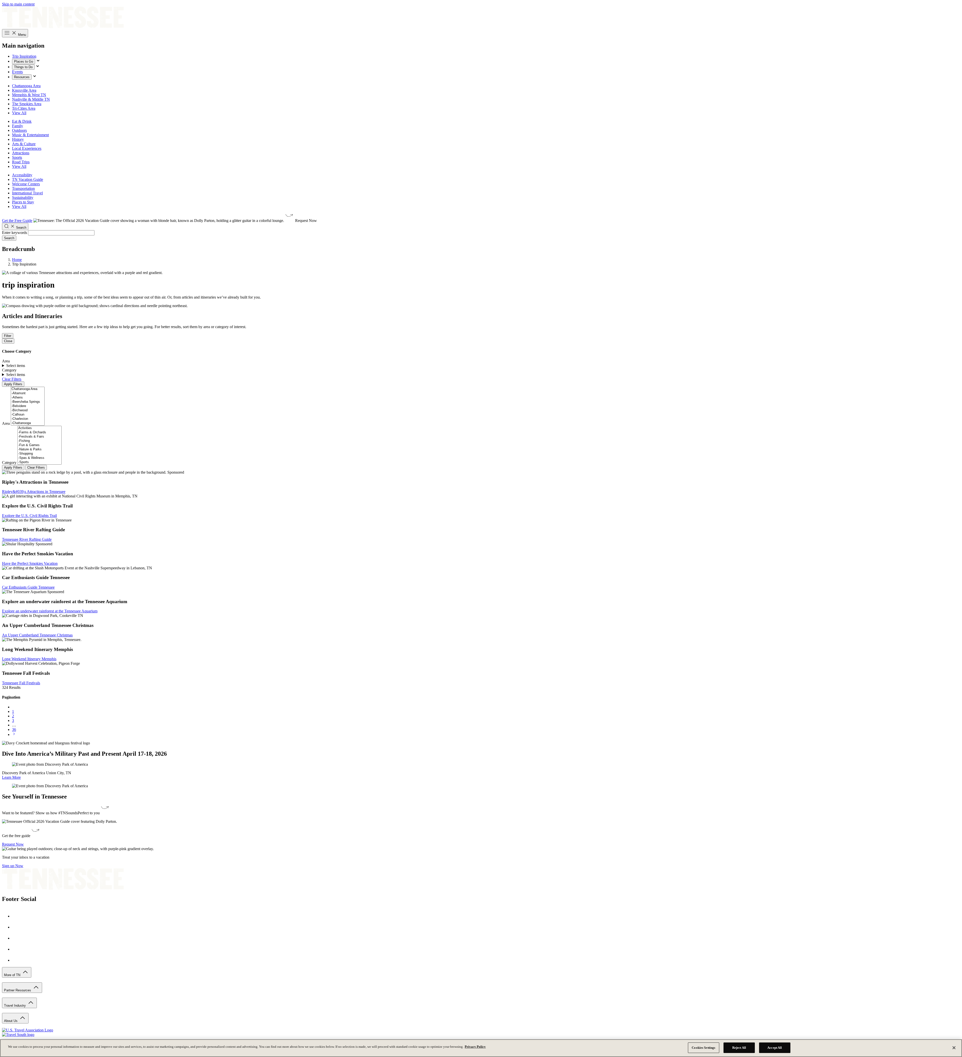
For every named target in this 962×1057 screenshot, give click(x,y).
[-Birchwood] (27, 410)
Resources (22, 77)
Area (6, 423)
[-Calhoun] (27, 415)
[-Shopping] (39, 454)
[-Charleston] (27, 419)
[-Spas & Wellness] (39, 458)
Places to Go (23, 61)
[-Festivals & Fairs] (39, 437)
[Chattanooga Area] (27, 389)
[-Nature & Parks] (39, 449)
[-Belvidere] (27, 406)
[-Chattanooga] (27, 423)
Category (9, 462)
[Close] (953, 1047)
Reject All (739, 1047)
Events (17, 72)
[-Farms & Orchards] (39, 432)
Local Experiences (26, 148)
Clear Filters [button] (11, 379)
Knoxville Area (24, 90)
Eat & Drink (22, 121)
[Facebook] (17, 916)
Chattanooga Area (26, 86)
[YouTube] (17, 949)
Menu (21, 35)
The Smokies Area (26, 104)
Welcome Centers (26, 184)
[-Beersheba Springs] (27, 402)
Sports (17, 157)
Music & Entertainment (30, 135)
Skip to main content (18, 4)
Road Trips (21, 162)
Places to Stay (23, 202)
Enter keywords (14, 232)
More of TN (12, 975)
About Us (11, 1021)
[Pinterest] (17, 938)
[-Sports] (39, 462)
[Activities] (39, 428)
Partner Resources (18, 990)
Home (17, 259)
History (18, 139)
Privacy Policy (475, 1046)
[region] (481, 1048)
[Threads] (17, 960)
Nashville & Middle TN (31, 99)
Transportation (23, 188)
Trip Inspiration (24, 56)
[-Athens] (27, 397)
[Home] (63, 27)
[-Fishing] (39, 441)
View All (19, 113)
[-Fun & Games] (39, 445)
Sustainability (22, 197)
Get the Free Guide (17, 220)
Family (17, 126)
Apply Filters (13, 384)
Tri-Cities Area (23, 108)
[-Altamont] (27, 393)
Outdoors (19, 130)
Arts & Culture (24, 144)
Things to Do (23, 67)
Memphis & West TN (29, 95)
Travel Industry (15, 1005)
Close (8, 341)
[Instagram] (17, 927)
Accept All (774, 1047)
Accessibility (22, 175)
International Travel (27, 193)
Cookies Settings (703, 1047)
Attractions (20, 153)
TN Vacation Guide (27, 179)
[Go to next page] (14, 734)
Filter (7, 336)
